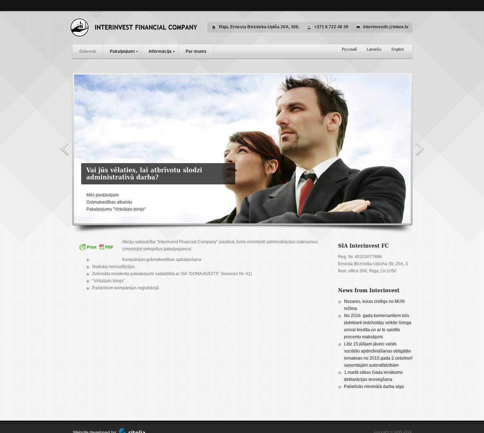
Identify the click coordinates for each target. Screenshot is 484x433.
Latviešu (374, 49)
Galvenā (87, 51)
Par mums (196, 51)
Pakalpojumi (122, 51)
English (398, 49)
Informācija (160, 51)
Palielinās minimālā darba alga (374, 386)
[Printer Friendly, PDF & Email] (97, 249)
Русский (349, 49)
